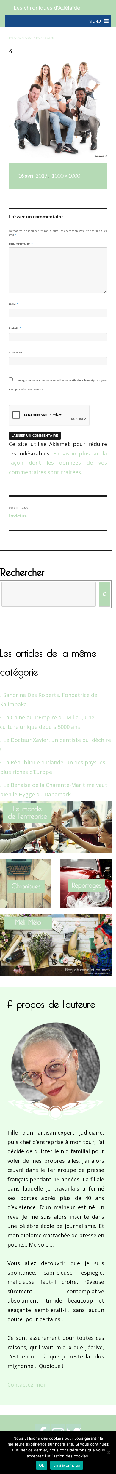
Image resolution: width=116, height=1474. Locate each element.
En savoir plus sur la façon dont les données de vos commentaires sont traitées (58, 463)
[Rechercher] (104, 594)
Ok (41, 1465)
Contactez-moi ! (27, 1384)
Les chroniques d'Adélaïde (47, 7)
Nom (13, 304)
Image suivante (45, 37)
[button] (94, 21)
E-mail (15, 328)
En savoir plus (66, 1465)
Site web (15, 352)
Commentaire (21, 244)
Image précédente (20, 37)
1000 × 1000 (65, 175)
